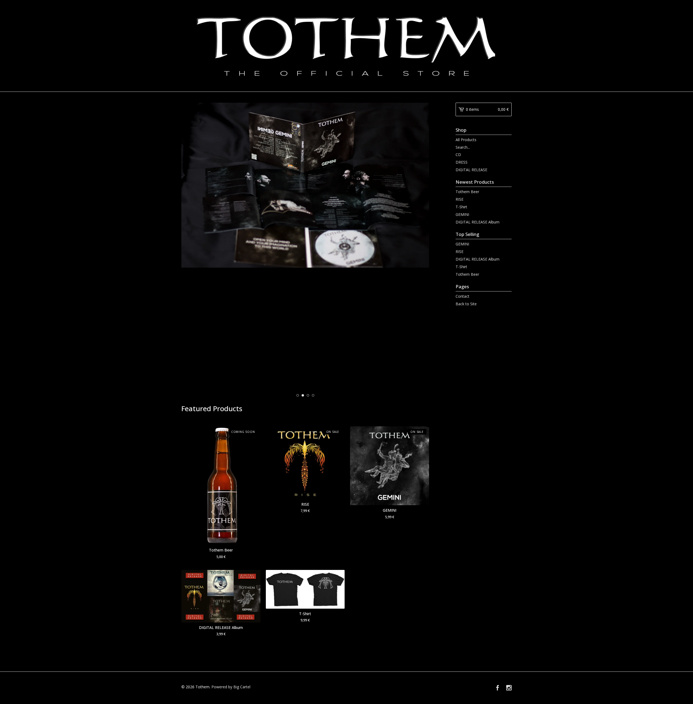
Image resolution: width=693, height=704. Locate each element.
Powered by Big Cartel (230, 686)
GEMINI (462, 214)
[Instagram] (509, 688)
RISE (459, 199)
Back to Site (466, 303)
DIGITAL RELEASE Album (477, 222)
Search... (463, 147)
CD (458, 154)
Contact (462, 296)
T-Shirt (461, 206)
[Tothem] (346, 45)
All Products (466, 139)
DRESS (462, 162)
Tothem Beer (467, 191)
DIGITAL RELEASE (471, 169)
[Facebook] (497, 688)
